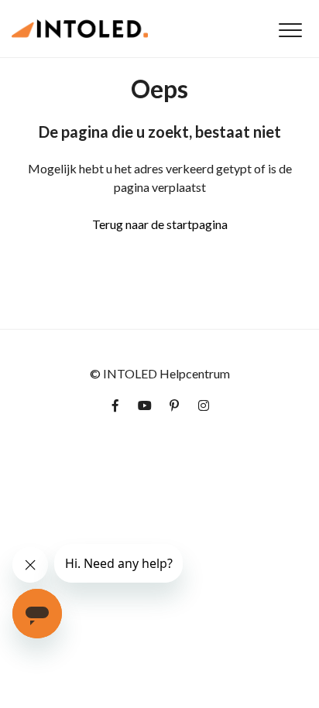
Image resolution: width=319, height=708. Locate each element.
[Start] (80, 28)
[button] (290, 29)
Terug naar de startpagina (160, 224)
